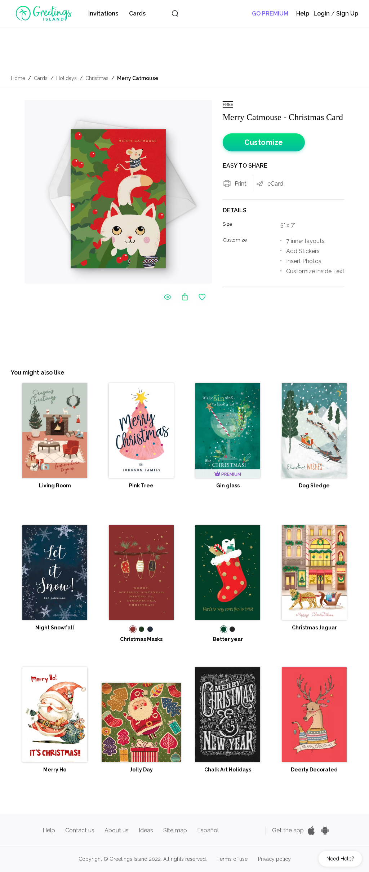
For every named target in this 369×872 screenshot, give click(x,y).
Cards (137, 13)
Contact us (79, 830)
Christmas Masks (141, 639)
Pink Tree (141, 485)
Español (208, 830)
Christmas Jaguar (314, 627)
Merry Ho (54, 770)
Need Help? (340, 859)
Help (302, 13)
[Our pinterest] (229, 830)
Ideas (146, 830)
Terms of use (232, 859)
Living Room (55, 485)
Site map (175, 830)
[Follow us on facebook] (241, 830)
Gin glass (228, 485)
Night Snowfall (54, 627)
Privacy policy (274, 859)
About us (117, 830)
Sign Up (347, 13)
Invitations (103, 13)
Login (322, 13)
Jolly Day (141, 770)
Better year (228, 639)
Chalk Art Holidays (227, 770)
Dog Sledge (314, 485)
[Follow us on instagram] (254, 830)
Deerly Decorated (314, 770)
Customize (263, 142)
